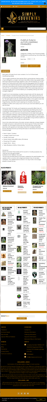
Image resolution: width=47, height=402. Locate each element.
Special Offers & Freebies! (8, 336)
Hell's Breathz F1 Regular (11, 256)
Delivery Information (30, 332)
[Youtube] (28, 393)
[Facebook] (18, 393)
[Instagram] (25, 393)
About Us (3, 344)
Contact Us (27, 330)
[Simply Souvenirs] (23, 17)
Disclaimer (4, 349)
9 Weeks (8, 35)
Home (2, 35)
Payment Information (30, 336)
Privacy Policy (5, 351)
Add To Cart (34, 66)
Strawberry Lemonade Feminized (11, 239)
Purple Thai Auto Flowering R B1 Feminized (42, 221)
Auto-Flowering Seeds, (38, 53)
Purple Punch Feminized (42, 212)
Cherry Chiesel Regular (25, 271)
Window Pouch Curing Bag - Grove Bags (11, 230)
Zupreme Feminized (21, 186)
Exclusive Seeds (5, 332)
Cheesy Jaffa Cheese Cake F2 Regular (25, 250)
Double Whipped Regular (26, 296)
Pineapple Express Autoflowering (38, 186)
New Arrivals (4, 334)
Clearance (4, 330)
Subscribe (21, 318)
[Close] (45, 3)
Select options (38, 192)
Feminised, (40, 55)
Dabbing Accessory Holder (26, 289)
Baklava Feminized (8, 186)
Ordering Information (30, 334)
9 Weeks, (29, 53)
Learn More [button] (4, 400)
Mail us (7, 316)
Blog (2, 347)
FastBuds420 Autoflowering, (28, 55)
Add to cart (7, 191)
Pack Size (23, 59)
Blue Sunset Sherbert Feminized (11, 221)
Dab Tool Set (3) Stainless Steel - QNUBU (25, 280)
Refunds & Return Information (32, 339)
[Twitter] (22, 393)
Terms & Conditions (6, 353)
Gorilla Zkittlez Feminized (11, 214)
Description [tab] (5, 71)
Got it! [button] (41, 399)
